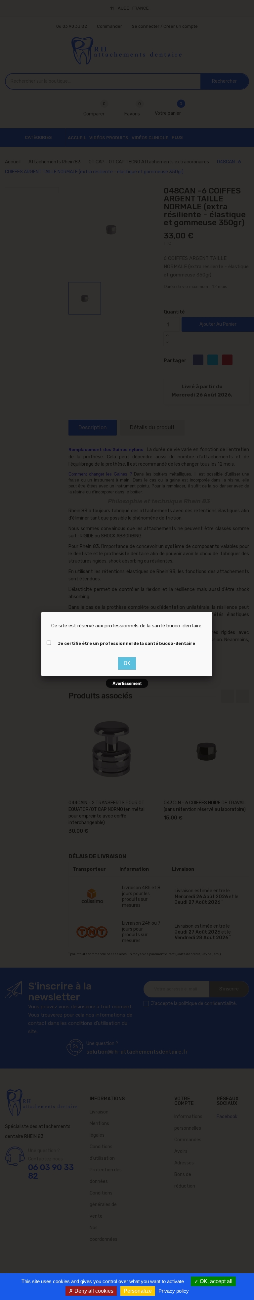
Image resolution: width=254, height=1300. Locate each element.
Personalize (138, 1291)
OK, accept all (215, 1281)
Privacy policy (173, 1291)
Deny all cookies (93, 1291)
